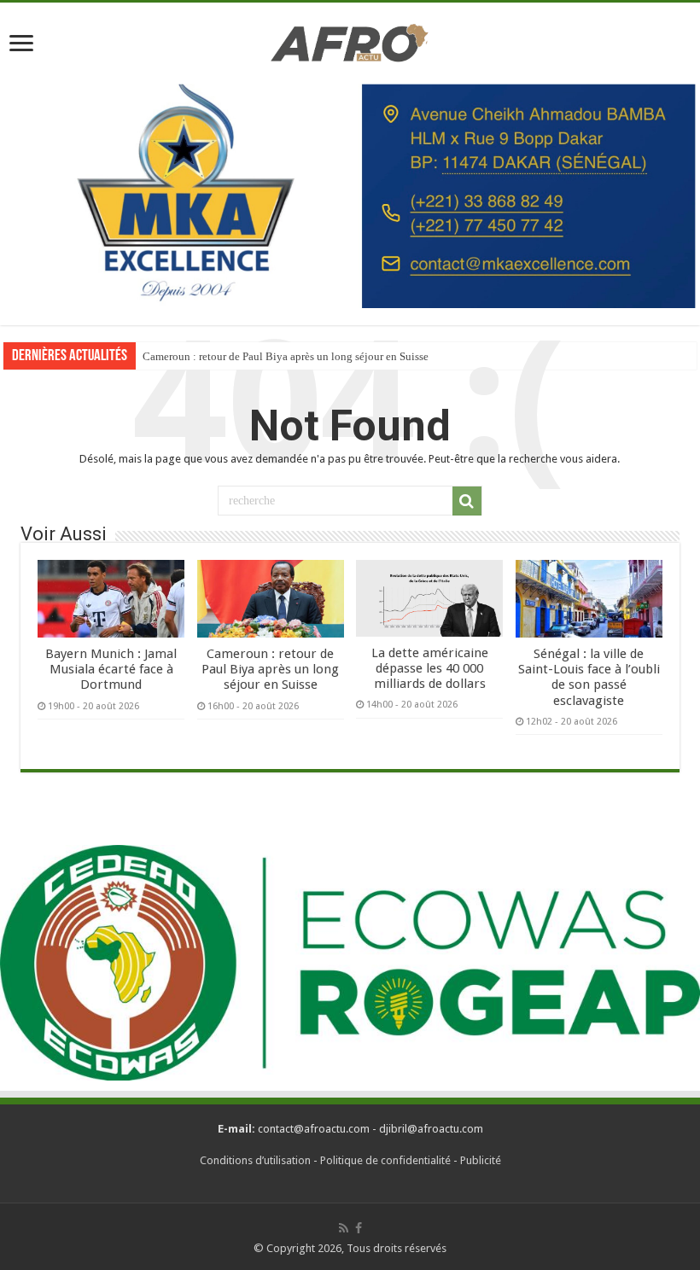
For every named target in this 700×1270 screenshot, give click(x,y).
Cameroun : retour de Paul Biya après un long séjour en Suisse (286, 356)
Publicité (480, 1160)
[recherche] (466, 501)
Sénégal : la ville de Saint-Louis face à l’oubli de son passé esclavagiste (589, 677)
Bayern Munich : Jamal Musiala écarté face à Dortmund (111, 669)
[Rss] (343, 1228)
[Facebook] (358, 1228)
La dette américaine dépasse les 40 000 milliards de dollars (429, 668)
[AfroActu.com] (350, 40)
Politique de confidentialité (385, 1160)
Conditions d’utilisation (255, 1160)
